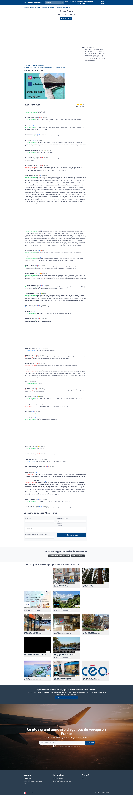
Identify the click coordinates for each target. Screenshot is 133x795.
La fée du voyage (87, 585)
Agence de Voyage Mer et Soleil (62, 678)
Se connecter (103, 2)
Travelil (26, 678)
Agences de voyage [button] (70, 1)
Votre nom (28, 518)
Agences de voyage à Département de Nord (41, 8)
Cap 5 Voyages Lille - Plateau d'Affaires (35, 654)
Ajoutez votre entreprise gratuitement (85, 2)
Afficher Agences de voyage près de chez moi (67, 746)
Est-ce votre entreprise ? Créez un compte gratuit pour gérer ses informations (44, 67)
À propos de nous (28, 778)
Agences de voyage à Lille (63, 8)
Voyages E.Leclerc (59, 609)
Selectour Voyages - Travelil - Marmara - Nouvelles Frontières (65, 655)
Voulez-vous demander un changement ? (34, 65)
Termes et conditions (58, 778)
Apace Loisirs (28, 609)
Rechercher (91, 742)
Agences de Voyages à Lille (78, 555)
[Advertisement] (88, 33)
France (26, 8)
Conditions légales (57, 780)
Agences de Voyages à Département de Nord (59, 555)
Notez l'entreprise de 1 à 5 (63, 518)
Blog (25, 783)
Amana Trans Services (60, 585)
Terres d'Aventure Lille (89, 632)
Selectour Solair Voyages (31, 632)
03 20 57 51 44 (67, 18)
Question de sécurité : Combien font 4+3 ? (36, 534)
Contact (84, 778)
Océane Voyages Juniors (89, 678)
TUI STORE (56, 632)
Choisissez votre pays (31, 792)
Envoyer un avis (72, 535)
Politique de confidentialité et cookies (62, 781)
